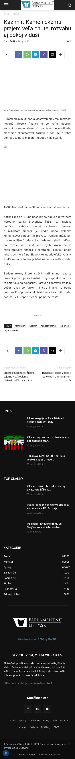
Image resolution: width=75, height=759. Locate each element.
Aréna (16, 13)
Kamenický (20, 325)
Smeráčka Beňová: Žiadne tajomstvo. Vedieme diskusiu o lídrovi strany (19, 376)
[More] (61, 54)
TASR (12, 41)
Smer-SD (64, 325)
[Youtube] (47, 709)
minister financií (48, 325)
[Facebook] (18, 54)
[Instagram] (37, 709)
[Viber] (44, 54)
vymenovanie (12, 330)
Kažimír (33, 325)
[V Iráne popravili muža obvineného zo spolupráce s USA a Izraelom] (14, 443)
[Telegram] (35, 54)
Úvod (6, 13)
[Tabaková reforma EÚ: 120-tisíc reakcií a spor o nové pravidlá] (14, 461)
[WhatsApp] (27, 54)
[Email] (52, 54)
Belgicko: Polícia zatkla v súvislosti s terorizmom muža (56, 376)
